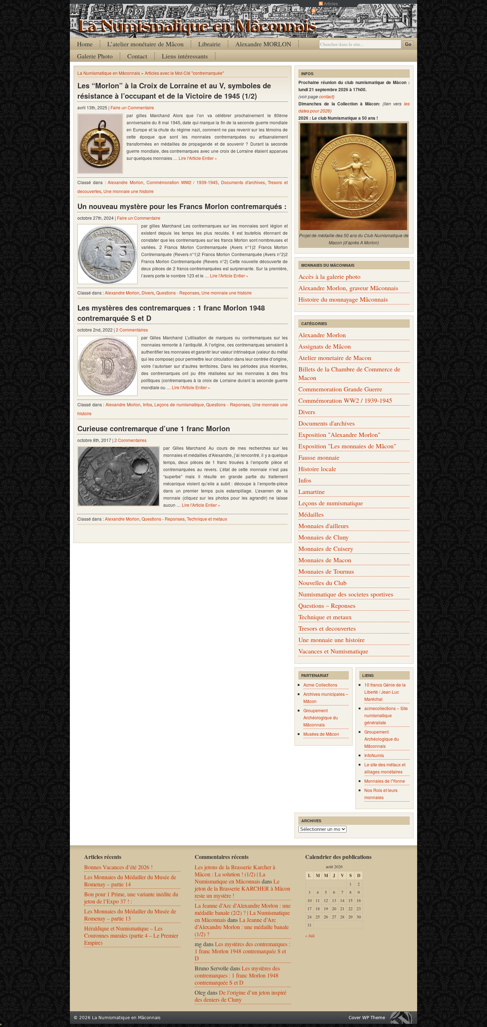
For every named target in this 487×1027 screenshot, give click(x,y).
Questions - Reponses (177, 293)
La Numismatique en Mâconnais (108, 73)
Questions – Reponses (326, 605)
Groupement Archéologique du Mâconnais (320, 717)
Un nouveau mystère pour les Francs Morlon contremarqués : (182, 206)
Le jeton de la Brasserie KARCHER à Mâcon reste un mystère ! (242, 888)
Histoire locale (317, 468)
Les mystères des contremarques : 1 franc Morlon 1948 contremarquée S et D (171, 312)
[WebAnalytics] (0, 1023)
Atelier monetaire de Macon (334, 357)
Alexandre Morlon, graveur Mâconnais (348, 287)
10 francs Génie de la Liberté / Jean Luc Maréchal (385, 692)
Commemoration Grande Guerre (340, 389)
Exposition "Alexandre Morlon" (339, 434)
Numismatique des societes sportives (345, 594)
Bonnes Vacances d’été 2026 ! (118, 867)
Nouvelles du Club (322, 582)
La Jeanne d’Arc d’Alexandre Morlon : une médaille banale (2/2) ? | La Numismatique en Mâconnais (243, 912)
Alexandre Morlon (125, 182)
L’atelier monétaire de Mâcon (145, 43)
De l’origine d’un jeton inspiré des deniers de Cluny (240, 996)
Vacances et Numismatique (333, 651)
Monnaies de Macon (324, 560)
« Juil (309, 935)
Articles (331, 3)
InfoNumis (374, 755)
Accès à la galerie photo (329, 276)
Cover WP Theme (367, 1017)
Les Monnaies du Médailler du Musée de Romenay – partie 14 (130, 880)
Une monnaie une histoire (128, 191)
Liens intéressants (185, 55)
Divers (148, 293)
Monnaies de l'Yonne (384, 781)
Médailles (311, 514)
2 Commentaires (132, 330)
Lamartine (311, 491)
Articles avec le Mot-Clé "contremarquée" (184, 73)
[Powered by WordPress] (403, 1017)
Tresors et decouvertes (327, 628)
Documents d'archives (243, 182)
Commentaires (331, 10)
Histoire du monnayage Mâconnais (343, 299)
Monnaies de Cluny (323, 537)
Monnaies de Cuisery (325, 548)
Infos (147, 404)
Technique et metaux (207, 519)
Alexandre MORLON (263, 43)
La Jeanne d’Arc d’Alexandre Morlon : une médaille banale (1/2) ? (242, 927)
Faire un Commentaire (132, 107)
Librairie (209, 43)
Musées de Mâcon (321, 734)
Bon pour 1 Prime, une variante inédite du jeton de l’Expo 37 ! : (131, 897)
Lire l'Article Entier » (198, 158)
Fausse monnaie (318, 457)
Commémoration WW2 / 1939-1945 (182, 182)
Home (85, 43)
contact (326, 96)
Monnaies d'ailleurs (323, 525)
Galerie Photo (95, 55)
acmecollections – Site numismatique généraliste (386, 715)
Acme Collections (320, 685)
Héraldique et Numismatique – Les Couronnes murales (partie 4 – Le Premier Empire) (131, 935)
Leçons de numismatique (179, 404)
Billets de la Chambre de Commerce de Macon (349, 373)
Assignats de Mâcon (324, 346)
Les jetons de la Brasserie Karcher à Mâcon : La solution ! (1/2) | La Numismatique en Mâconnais (235, 874)
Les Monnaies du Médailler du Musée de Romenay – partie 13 (130, 914)
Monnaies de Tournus (326, 571)
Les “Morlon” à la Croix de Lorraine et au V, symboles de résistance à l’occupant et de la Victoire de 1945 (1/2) (174, 90)
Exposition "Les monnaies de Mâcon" (347, 446)
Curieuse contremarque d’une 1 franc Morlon (153, 428)
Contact (137, 55)
